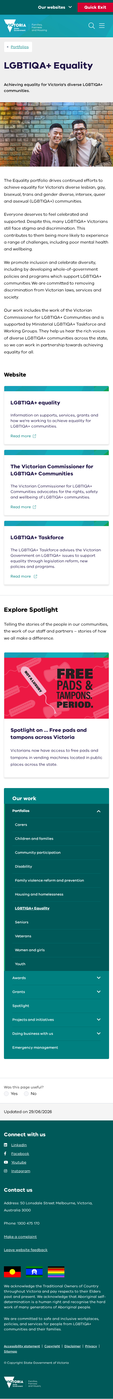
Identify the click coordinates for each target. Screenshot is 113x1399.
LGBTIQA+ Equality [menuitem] (32, 908)
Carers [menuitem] (21, 824)
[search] (92, 26)
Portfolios (20, 46)
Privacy (91, 1346)
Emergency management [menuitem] (35, 1047)
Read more (21, 436)
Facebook (20, 1153)
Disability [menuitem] (23, 866)
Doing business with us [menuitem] (32, 1033)
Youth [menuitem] (20, 963)
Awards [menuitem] (19, 977)
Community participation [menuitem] (38, 852)
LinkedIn (19, 1145)
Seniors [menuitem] (21, 922)
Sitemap (10, 1351)
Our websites (51, 7)
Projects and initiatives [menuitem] (33, 1019)
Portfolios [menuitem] (20, 810)
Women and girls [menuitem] (30, 950)
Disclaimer (72, 1346)
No (34, 1094)
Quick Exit (95, 7)
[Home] (25, 26)
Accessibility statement (22, 1346)
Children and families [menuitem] (34, 838)
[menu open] (102, 26)
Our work (24, 798)
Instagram (20, 1171)
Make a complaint (20, 1236)
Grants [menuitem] (18, 991)
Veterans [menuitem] (23, 936)
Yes (14, 1094)
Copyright (52, 1346)
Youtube (18, 1162)
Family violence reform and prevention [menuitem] (49, 880)
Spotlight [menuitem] (20, 1005)
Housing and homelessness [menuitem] (39, 894)
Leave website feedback (26, 1249)
